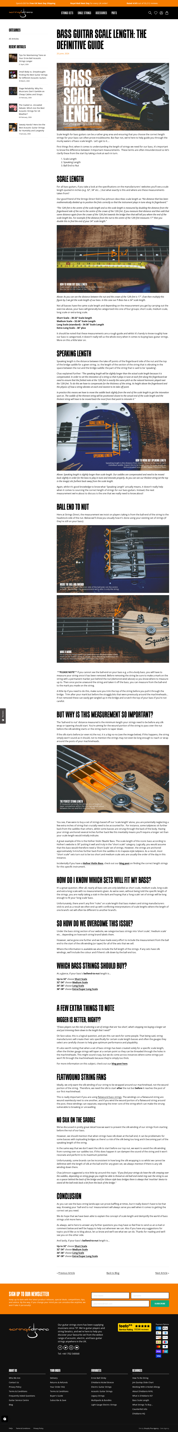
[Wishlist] (156, 13)
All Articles (14, 38)
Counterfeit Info (139, 1409)
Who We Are (14, 1378)
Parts (114, 13)
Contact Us (14, 1382)
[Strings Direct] (21, 13)
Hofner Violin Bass (93, 863)
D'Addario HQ (138, 1413)
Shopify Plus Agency (151, 1428)
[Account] (161, 13)
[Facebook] (60, 1347)
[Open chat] (4, 1419)
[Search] (150, 13)
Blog (11, 1404)
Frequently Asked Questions (22, 1395)
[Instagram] (71, 1347)
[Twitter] (65, 1347)
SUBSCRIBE (160, 1303)
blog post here (119, 1063)
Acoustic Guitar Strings (102, 1391)
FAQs (11, 1428)
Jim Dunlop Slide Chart (143, 1382)
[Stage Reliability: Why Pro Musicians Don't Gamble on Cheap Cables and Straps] (13, 91)
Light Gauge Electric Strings (104, 1404)
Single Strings (84, 13)
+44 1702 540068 (70, 1353)
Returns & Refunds (59, 1382)
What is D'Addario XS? (142, 1395)
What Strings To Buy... (142, 1404)
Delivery (54, 1378)
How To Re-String (140, 1378)
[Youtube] (77, 1347)
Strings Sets (67, 13)
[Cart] (167, 13)
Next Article (161, 1273)
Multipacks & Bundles (101, 1400)
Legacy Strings (98, 1395)
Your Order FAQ (57, 1387)
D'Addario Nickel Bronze (102, 1382)
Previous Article (66, 1273)
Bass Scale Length (140, 1400)
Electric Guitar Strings (101, 1387)
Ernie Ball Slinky (98, 1378)
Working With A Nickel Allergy (146, 1387)
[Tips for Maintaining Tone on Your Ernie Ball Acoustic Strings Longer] (13, 58)
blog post (124, 863)
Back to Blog (113, 1273)
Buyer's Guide (56, 1395)
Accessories (101, 13)
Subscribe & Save (58, 1400)
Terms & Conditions (18, 1391)
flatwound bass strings (110, 1097)
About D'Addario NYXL (142, 1391)
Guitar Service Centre (19, 1400)
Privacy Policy (15, 1387)
